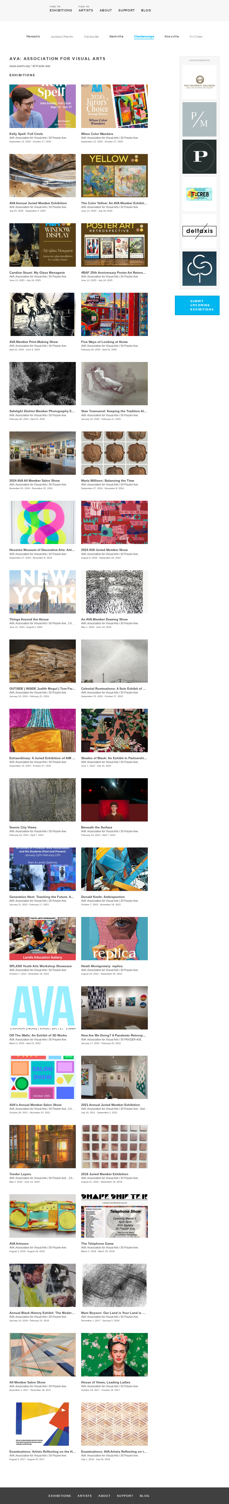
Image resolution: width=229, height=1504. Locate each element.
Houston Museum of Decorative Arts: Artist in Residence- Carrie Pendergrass (68, 550)
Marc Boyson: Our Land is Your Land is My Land (118, 1313)
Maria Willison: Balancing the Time (107, 480)
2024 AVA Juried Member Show (104, 550)
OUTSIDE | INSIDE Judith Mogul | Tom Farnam (44, 688)
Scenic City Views (22, 827)
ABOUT (106, 10)
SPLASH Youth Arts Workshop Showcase (40, 966)
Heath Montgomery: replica (102, 966)
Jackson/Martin (62, 36)
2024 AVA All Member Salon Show (34, 480)
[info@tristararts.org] (215, 10)
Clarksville (91, 36)
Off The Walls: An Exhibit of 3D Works (38, 1035)
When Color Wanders (97, 134)
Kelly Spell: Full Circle (26, 134)
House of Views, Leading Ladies (105, 1382)
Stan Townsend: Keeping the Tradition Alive (114, 411)
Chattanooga (144, 36)
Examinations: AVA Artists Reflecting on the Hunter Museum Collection (135, 1451)
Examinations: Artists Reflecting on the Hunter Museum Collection (60, 1451)
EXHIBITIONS (61, 10)
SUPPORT (126, 10)
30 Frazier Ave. (41, 66)
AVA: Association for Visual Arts (28, 137)
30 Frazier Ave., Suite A (134, 1108)
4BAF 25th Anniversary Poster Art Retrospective (117, 272)
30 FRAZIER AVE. (131, 1039)
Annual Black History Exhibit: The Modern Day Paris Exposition (57, 1313)
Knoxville (172, 36)
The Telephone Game (97, 1243)
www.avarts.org (19, 66)
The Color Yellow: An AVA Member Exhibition (115, 203)
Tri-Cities (196, 36)
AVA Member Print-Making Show (33, 342)
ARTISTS (85, 10)
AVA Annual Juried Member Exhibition (38, 203)
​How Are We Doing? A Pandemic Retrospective (116, 1035)
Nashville (116, 36)
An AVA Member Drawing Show (104, 619)
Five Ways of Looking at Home (104, 342)
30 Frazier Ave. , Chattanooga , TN (69, 1178)
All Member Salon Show (27, 1382)
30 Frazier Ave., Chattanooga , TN (69, 623)
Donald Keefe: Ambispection (103, 897)
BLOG (146, 10)
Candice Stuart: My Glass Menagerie (37, 272)
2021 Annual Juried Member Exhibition (110, 1105)
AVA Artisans (19, 1243)
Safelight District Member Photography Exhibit (44, 411)
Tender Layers (20, 1174)
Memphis (33, 36)
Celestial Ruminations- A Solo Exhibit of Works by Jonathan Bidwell (133, 688)
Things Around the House (29, 619)
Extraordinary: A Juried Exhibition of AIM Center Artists (51, 758)
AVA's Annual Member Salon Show (35, 1105)
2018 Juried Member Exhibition (104, 1174)
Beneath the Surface (96, 827)
